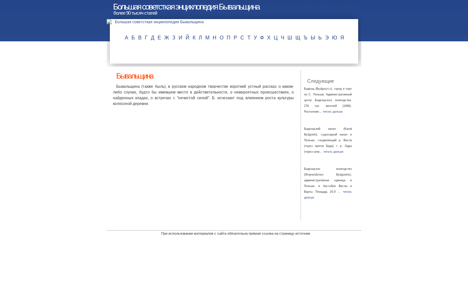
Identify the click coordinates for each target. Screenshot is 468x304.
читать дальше (333, 111)
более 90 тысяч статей (135, 13)
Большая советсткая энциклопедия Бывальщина (186, 6)
